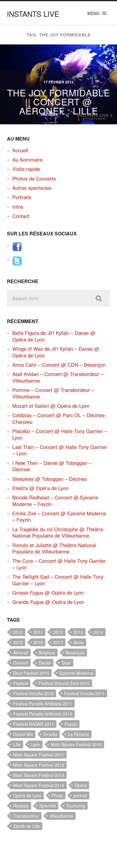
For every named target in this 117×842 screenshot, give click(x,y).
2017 (58, 642)
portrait (80, 795)
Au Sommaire (27, 159)
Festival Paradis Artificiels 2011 (42, 704)
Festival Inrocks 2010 (33, 693)
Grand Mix (23, 734)
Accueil (20, 150)
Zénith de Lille (26, 826)
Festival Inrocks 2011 (84, 693)
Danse (45, 663)
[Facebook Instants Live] (17, 249)
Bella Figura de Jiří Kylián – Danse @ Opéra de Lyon (53, 336)
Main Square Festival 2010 (76, 744)
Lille (17, 744)
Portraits (21, 197)
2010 (18, 632)
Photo (57, 795)
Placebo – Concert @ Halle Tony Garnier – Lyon (59, 434)
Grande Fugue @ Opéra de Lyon (48, 601)
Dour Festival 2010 (31, 673)
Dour (66, 663)
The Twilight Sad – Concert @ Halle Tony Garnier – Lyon (58, 579)
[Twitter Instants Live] (17, 263)
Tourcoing (75, 806)
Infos (17, 206)
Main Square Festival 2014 (38, 785)
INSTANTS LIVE (33, 13)
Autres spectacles (31, 187)
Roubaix (21, 806)
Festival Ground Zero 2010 (64, 683)
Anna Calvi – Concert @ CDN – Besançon (59, 364)
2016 (38, 642)
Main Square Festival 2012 (38, 765)
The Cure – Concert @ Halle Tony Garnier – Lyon (59, 564)
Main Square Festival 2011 (38, 755)
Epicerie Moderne (76, 673)
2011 (38, 632)
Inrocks (50, 734)
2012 (58, 632)
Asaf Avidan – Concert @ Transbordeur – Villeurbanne (58, 377)
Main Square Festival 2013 (38, 775)
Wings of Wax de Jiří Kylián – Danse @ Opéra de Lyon (55, 352)
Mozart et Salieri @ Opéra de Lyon (50, 405)
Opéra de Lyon (27, 795)
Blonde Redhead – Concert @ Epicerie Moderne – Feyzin (55, 500)
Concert (20, 663)
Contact (20, 216)
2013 (78, 632)
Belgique (47, 653)
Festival (20, 683)
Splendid (47, 806)
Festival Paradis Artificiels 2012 (42, 714)
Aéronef (20, 653)
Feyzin (70, 724)
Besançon (75, 653)
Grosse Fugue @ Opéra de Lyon (48, 592)
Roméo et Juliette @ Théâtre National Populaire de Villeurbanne (54, 548)
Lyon (35, 744)
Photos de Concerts (34, 178)
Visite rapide (26, 168)
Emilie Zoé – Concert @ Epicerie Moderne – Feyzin (59, 516)
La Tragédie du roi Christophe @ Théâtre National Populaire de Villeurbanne (57, 532)
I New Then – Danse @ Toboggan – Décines (52, 466)
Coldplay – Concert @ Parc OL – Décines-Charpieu (59, 418)
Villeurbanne (61, 816)
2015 (18, 642)
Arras (79, 642)
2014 (98, 632)
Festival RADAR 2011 (33, 724)
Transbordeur (26, 816)
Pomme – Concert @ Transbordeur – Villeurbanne (53, 393)
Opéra (81, 785)
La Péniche (78, 734)
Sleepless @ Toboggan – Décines (49, 478)
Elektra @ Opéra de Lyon (40, 488)
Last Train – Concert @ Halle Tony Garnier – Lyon (59, 450)
